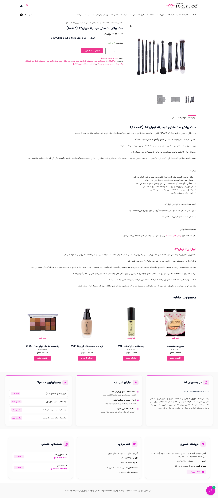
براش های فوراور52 (173, 235)
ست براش (104, 58)
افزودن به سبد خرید (92, 50)
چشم (151, 14)
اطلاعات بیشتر (175, 358)
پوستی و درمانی (102, 14)
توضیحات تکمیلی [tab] (178, 117)
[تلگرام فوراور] (21, 14)
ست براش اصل (65, 61)
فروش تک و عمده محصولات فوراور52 (45, 61)
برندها (79, 14)
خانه (194, 14)
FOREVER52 (107, 23)
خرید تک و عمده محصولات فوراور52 (93, 61)
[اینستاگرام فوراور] (25, 14)
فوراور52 (99, 64)
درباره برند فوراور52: (185, 249)
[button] (27, 6)
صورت (162, 14)
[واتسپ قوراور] (30, 14)
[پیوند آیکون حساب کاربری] (21, 6)
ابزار (125, 14)
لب (134, 14)
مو (89, 14)
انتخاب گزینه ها (87, 358)
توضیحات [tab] (192, 117)
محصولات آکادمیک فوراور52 (178, 14)
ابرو (142, 14)
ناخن (116, 14)
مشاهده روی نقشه (194, 471)
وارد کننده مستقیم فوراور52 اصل (84, 64)
